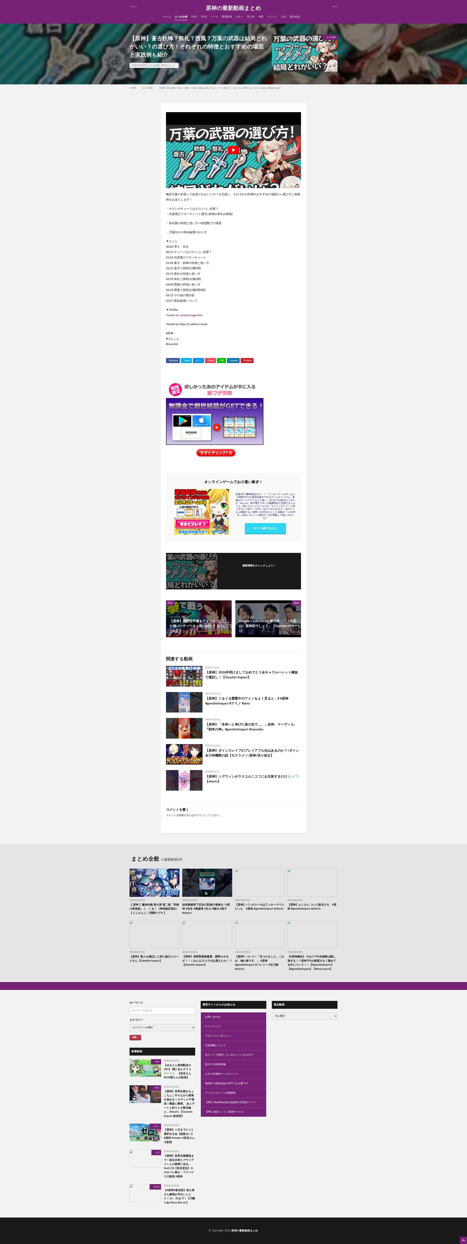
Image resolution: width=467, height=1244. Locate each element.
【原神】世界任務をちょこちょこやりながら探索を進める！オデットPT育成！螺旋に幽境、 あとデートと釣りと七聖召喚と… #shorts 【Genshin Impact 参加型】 (179, 1103)
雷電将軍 (227, 17)
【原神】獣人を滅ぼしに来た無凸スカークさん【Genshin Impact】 (154, 958)
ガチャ (239, 17)
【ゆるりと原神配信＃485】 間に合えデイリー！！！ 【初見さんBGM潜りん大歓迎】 (177, 1071)
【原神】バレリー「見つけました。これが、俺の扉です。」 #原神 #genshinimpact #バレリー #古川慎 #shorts (259, 962)
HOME (133, 88)
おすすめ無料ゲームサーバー (221, 1074)
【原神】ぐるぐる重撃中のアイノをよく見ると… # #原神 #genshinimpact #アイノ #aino (246, 701)
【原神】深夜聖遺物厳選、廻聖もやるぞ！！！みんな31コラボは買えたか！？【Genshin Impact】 (207, 960)
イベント (272, 17)
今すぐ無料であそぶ (265, 528)
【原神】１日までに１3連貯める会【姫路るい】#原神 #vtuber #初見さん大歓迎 (179, 1136)
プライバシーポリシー (218, 1036)
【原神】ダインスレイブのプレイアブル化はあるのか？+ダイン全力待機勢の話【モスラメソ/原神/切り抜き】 (252, 753)
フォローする (259, 570)
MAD (194, 17)
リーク (214, 17)
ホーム (167, 17)
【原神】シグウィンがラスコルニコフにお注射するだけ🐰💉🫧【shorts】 (252, 779)
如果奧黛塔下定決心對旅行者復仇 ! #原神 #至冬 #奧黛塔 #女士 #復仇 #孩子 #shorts (206, 908)
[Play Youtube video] (233, 150)
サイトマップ (212, 1026)
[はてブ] (198, 360)
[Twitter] (186, 360)
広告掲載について (215, 1045)
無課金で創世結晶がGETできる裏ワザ (226, 1083)
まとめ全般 (181, 17)
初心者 (251, 17)
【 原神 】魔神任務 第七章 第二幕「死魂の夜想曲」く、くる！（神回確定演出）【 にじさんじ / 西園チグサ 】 (154, 908)
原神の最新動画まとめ (233, 8)
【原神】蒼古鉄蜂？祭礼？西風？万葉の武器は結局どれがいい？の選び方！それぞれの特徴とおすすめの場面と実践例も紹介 (219, 88)
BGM (204, 17)
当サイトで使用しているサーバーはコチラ (229, 1055)
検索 (134, 1037)
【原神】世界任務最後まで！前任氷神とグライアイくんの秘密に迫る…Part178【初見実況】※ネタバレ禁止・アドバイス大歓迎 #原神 (179, 1166)
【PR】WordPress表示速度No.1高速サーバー (230, 1102)
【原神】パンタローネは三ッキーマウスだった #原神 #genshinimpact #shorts (259, 906)
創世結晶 (295, 17)
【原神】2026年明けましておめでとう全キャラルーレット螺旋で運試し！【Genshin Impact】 (251, 675)
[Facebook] (173, 360)
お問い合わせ (212, 1017)
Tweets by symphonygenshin (184, 315)
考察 (260, 17)
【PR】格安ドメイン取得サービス (224, 1112)
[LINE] (221, 360)
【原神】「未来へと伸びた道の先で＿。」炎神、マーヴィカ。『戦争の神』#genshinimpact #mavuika (251, 727)
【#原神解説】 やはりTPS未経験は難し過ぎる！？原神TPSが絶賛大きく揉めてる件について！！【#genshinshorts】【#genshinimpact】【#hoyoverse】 (311, 962)
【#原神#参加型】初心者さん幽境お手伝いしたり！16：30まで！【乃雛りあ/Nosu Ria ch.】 (179, 1196)
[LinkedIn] (233, 360)
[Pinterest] (247, 360)
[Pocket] (210, 360)
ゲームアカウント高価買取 (220, 1093)
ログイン (199, 815)
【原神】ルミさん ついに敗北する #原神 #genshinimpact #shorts (311, 906)
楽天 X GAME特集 (215, 1064)
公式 (283, 17)
